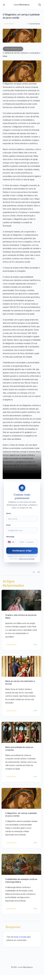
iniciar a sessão (20, 937)
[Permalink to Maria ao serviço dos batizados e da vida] (21, 666)
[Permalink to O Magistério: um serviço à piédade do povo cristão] (21, 798)
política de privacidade (26, 559)
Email (8, 525)
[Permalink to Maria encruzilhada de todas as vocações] (21, 732)
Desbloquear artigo (22, 550)
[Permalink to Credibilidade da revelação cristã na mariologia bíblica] (21, 864)
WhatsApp (10, 537)
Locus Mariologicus (22, 5)
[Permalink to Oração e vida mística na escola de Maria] (21, 600)
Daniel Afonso (9, 24)
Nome (8, 513)
